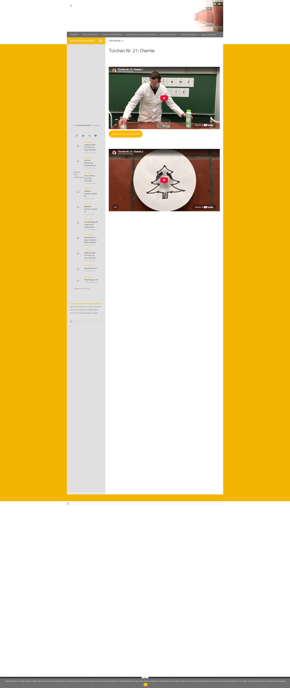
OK (146, 685)
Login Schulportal (208, 34)
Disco (88, 288)
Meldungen (88, 142)
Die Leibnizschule (90, 34)
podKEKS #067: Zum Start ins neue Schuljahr (90, 147)
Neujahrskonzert (90, 268)
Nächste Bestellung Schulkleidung (89, 162)
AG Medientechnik (78, 288)
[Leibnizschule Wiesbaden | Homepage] (95, 10)
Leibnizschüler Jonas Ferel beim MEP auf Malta (90, 240)
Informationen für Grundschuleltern (142, 34)
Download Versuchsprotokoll (125, 134)
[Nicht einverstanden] (287, 683)
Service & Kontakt (188, 34)
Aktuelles (74, 34)
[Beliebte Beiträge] (83, 136)
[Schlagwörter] (95, 136)
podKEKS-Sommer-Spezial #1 (90, 209)
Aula (85, 288)
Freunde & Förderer (168, 34)
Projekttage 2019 (91, 280)
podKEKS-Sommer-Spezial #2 (90, 193)
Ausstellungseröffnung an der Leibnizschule (91, 224)
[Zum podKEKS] (100, 40)
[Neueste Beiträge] (77, 136)
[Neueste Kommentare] (89, 136)
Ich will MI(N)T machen (89, 313)
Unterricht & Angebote (112, 34)
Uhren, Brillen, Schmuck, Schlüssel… (89, 178)
